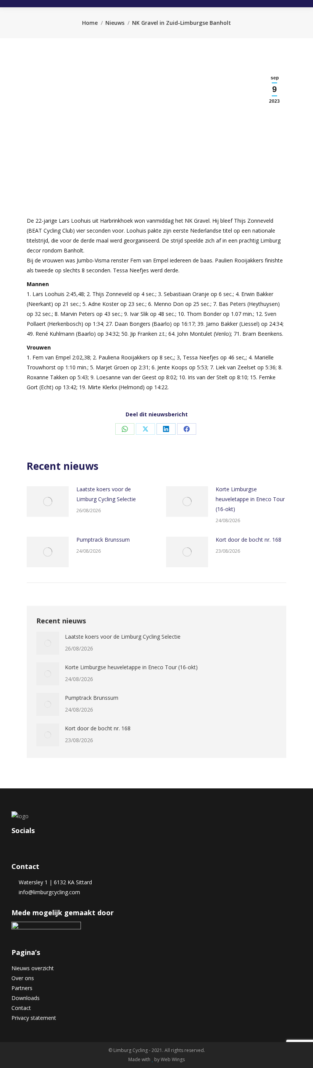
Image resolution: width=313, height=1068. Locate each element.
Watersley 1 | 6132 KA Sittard (54, 882)
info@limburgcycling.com (48, 892)
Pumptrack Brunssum (103, 539)
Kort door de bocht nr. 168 (248, 539)
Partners (21, 988)
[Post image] (48, 501)
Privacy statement (33, 1017)
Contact (21, 1007)
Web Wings (173, 1059)
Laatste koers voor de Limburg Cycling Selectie (106, 494)
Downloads (25, 998)
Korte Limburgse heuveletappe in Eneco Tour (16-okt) (250, 499)
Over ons (22, 978)
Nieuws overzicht (32, 968)
